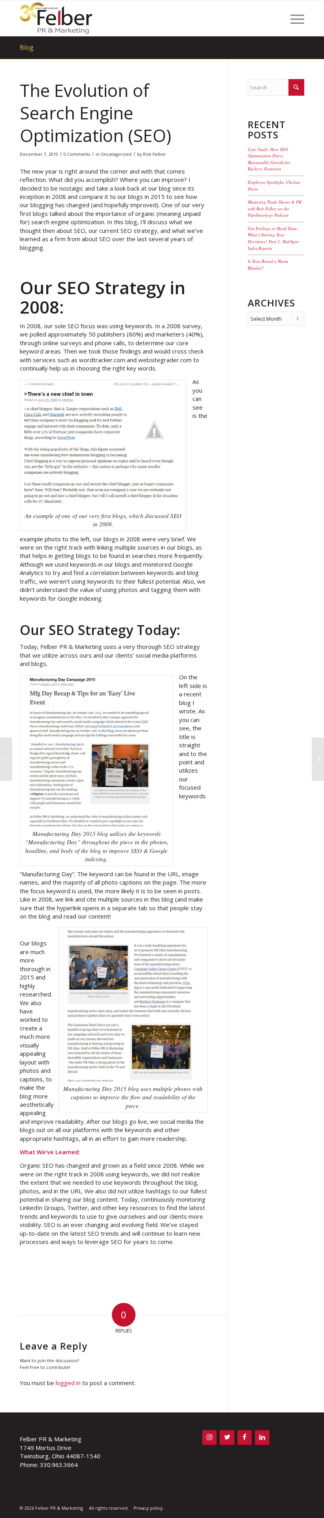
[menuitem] (293, 18)
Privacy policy (148, 1508)
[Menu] (293, 18)
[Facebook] (244, 1437)
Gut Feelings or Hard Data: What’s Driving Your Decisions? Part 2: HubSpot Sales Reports (273, 238)
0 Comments (77, 154)
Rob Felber (154, 154)
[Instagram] (209, 1437)
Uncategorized (116, 154)
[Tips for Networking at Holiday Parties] (6, 759)
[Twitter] (227, 1437)
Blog (27, 47)
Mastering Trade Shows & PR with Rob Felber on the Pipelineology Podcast (274, 208)
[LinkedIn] (262, 1437)
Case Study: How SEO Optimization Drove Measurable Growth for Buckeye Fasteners (269, 159)
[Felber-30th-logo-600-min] (56, 18)
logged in (68, 1383)
